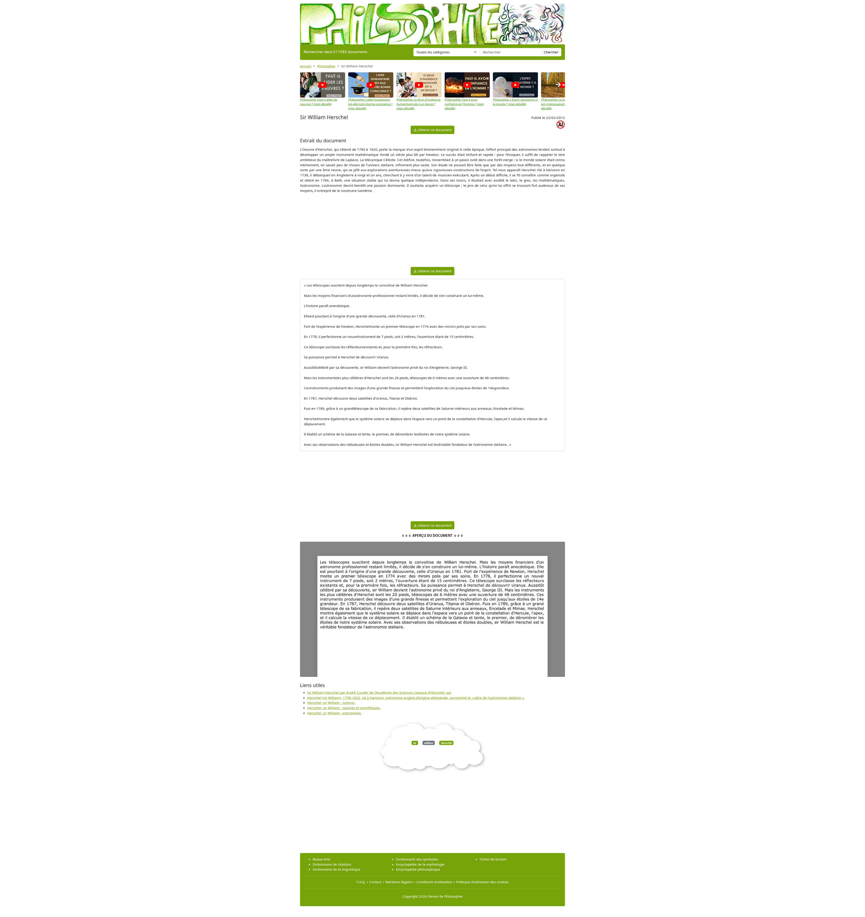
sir (414, 742)
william (428, 742)
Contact (375, 882)
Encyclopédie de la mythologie (420, 864)
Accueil (305, 66)
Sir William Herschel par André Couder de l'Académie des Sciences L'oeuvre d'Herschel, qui (379, 692)
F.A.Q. (361, 882)
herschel (446, 742)
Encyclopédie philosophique (418, 869)
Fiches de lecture (493, 859)
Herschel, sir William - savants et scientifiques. (343, 707)
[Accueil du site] (432, 22)
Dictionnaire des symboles (417, 859)
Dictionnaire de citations (332, 864)
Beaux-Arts (321, 859)
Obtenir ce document (434, 129)
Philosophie (326, 66)
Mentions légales (398, 882)
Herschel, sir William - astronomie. (334, 713)
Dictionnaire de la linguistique (336, 869)
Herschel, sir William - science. (331, 702)
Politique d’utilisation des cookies (482, 882)
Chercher (551, 52)
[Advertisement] (432, 231)
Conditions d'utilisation (434, 882)
